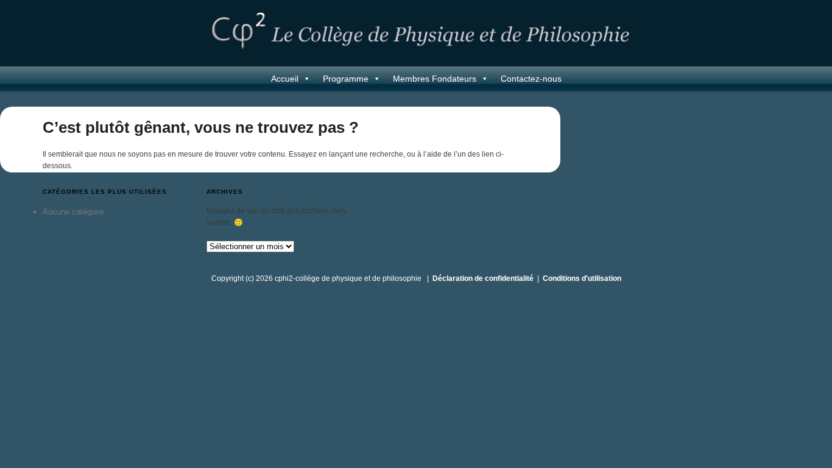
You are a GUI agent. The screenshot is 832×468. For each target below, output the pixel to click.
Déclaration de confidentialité (483, 278)
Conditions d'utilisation (582, 278)
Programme (345, 78)
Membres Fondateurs (434, 78)
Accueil (284, 78)
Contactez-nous (531, 78)
